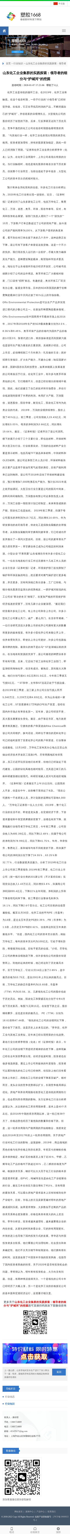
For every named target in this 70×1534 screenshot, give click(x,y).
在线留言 (35, 1532)
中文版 (62, 3)
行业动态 (10, 1397)
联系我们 (52, 1511)
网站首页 (18, 1511)
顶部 (58, 1532)
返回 (59, 1372)
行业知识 (18, 63)
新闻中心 (29, 1511)
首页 (8, 63)
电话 (11, 1532)
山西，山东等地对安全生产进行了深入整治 (29, 1370)
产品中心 (41, 1511)
